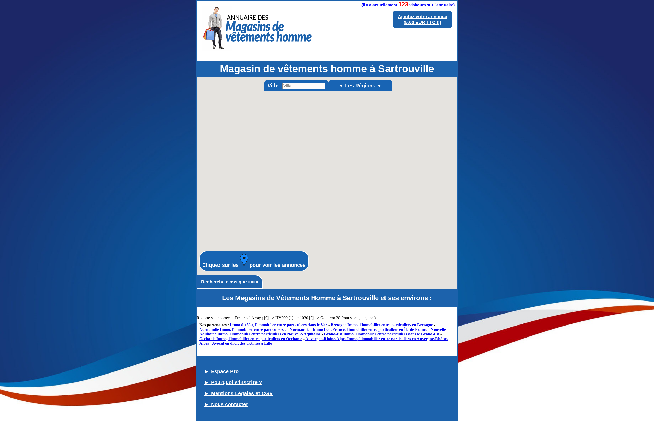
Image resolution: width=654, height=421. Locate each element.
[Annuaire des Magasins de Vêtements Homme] (257, 53)
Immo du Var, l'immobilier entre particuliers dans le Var (278, 325)
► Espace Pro (221, 371)
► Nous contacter (226, 404)
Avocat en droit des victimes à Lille (242, 343)
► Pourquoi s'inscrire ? (233, 382)
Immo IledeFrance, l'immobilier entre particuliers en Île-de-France (370, 329)
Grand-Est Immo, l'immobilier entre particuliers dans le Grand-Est (381, 334)
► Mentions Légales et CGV (238, 393)
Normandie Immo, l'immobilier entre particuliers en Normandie (254, 329)
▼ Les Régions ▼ (360, 85)
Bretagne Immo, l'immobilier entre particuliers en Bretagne (382, 325)
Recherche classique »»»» (229, 281)
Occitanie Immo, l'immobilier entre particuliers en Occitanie (250, 338)
